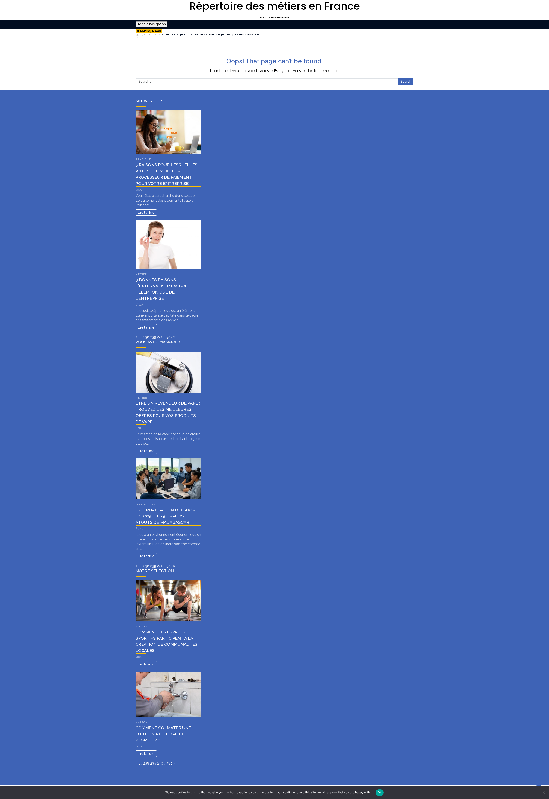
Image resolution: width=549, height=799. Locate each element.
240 (160, 337)
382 (169, 337)
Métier (141, 274)
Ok (380, 792)
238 (146, 337)
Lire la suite (146, 664)
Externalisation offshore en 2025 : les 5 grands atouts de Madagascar (167, 516)
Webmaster (145, 504)
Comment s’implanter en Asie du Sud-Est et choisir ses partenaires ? (212, 36)
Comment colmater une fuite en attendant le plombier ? (163, 734)
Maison (142, 722)
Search (405, 81)
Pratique (143, 159)
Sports (142, 626)
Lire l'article (146, 212)
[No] (543, 792)
